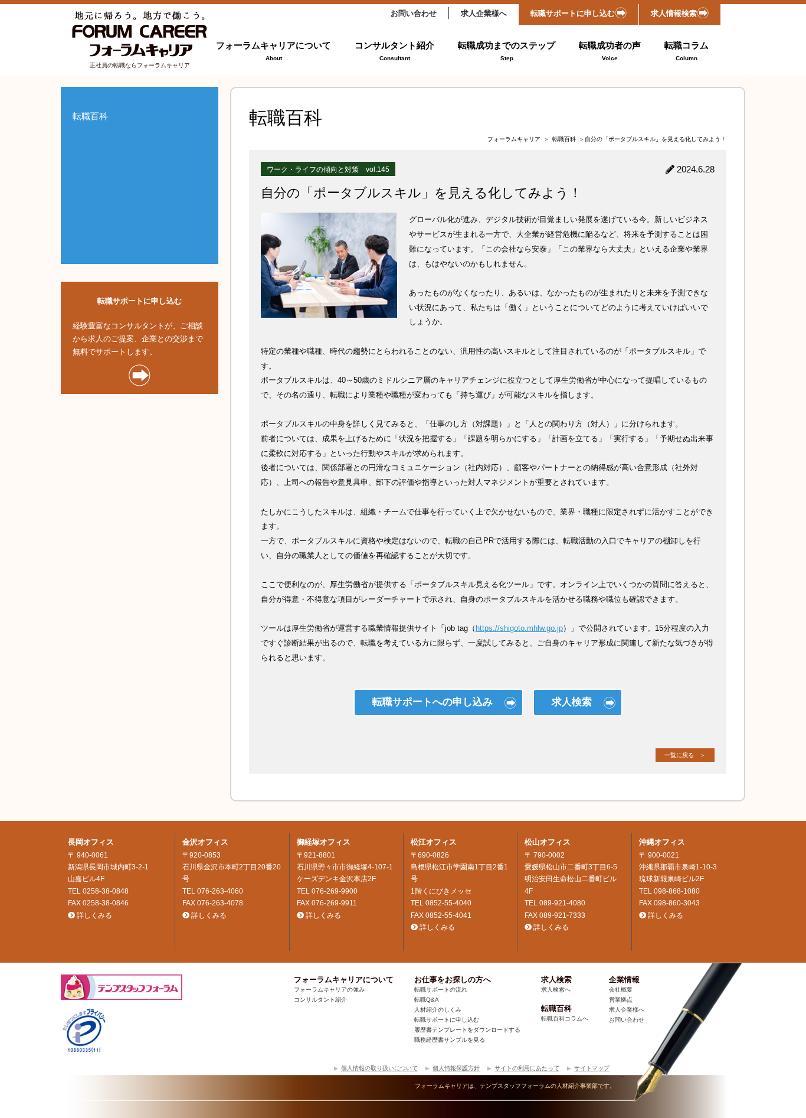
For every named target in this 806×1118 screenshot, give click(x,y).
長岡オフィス (91, 841)
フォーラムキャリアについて (273, 50)
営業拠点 (621, 999)
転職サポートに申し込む (572, 13)
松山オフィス (548, 841)
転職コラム (686, 50)
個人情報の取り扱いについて (379, 1068)
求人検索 (572, 702)
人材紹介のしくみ (437, 1009)
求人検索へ (556, 989)
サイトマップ (592, 1068)
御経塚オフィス (323, 841)
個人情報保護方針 (456, 1068)
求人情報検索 (674, 13)
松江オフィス (434, 841)
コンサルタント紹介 (394, 50)
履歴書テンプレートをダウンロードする (467, 1029)
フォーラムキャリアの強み (329, 989)
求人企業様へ (484, 13)
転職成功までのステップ (506, 50)
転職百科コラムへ (564, 1018)
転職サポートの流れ (440, 989)
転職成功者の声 (610, 50)
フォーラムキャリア (513, 139)
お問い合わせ (414, 13)
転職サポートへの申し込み (432, 702)
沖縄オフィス (662, 841)
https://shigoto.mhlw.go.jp (519, 628)
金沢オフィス (205, 841)
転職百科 (564, 139)
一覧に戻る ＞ (685, 755)
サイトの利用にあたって (526, 1068)
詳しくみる (94, 915)
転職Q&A (426, 999)
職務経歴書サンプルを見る (449, 1039)
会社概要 (621, 989)
